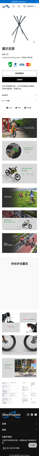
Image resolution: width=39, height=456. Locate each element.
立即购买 (19, 79)
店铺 (4, 424)
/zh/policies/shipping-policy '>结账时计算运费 (17, 57)
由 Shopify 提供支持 (14, 455)
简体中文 (30, 6)
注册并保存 (7, 437)
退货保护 (5, 95)
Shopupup (27, 455)
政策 (4, 430)
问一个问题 (6, 101)
